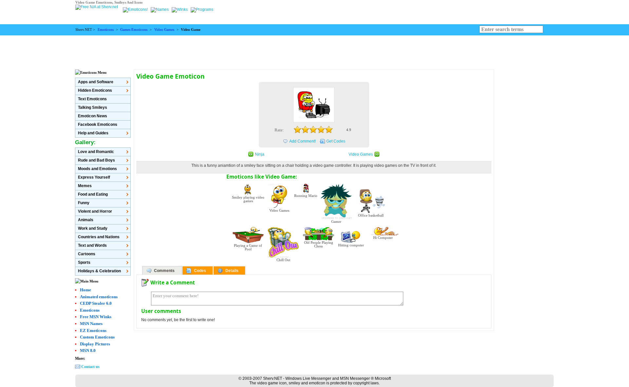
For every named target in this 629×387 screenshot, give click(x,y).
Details (231, 270)
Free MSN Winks (95, 316)
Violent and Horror (95, 211)
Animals (85, 220)
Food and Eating (93, 194)
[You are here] (136, 9)
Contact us (90, 366)
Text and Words (92, 245)
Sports (84, 262)
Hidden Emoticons (95, 90)
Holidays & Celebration (99, 271)
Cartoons (86, 254)
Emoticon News (92, 116)
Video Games (164, 29)
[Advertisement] (314, 50)
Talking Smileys (92, 107)
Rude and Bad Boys (96, 160)
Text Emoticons (92, 99)
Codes (200, 270)
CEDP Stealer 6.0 (96, 303)
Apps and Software (95, 82)
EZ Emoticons (93, 330)
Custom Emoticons (97, 337)
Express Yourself (94, 177)
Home (85, 289)
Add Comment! (302, 141)
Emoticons (106, 29)
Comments (164, 270)
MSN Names (91, 323)
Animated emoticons (99, 296)
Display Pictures (95, 343)
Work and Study (92, 228)
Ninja (259, 154)
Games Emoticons (133, 29)
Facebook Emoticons (97, 124)
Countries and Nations (99, 237)
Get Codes (335, 141)
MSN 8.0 (88, 350)
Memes (85, 186)
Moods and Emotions (97, 168)
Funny (83, 203)
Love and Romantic (96, 151)
